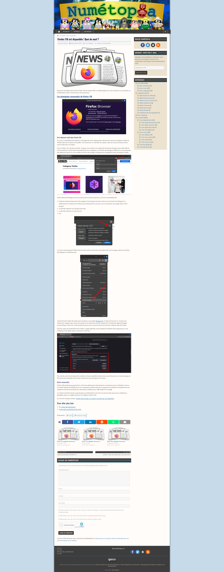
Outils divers (143, 110)
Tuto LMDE (145, 140)
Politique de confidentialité (65, 552)
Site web (61, 503)
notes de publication (68, 407)
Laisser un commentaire (104, 43)
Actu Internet (144, 86)
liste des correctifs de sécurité (70, 409)
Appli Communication (147, 100)
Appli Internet (144, 105)
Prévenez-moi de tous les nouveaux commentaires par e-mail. (83, 515)
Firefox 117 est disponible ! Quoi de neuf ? (91, 441)
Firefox (70, 415)
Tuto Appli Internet (148, 125)
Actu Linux (143, 88)
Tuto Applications (145, 120)
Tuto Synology (144, 144)
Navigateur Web (81, 415)
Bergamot (99, 321)
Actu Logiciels (71, 35)
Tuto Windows (144, 147)
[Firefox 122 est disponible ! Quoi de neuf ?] (68, 433)
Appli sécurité (144, 108)
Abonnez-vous (141, 73)
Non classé (141, 115)
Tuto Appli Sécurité (148, 127)
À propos (59, 550)
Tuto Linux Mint (146, 137)
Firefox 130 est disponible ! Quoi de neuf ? (116, 441)
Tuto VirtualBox (146, 130)
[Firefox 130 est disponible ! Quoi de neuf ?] (118, 433)
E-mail (61, 496)
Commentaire (63, 470)
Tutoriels (76, 31)
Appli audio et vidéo (146, 95)
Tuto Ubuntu (145, 142)
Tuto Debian (145, 135)
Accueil (59, 548)
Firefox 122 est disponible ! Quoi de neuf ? (66, 441)
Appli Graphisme (145, 103)
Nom (60, 489)
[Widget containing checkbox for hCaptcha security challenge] (71, 525)
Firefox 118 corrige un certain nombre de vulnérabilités (95, 398)
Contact (59, 553)
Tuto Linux (143, 132)
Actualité (66, 31)
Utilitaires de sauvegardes (148, 113)
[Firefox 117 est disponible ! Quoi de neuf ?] (93, 433)
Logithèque (87, 31)
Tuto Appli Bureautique (149, 122)
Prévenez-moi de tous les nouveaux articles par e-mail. (81, 519)
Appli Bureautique (145, 98)
